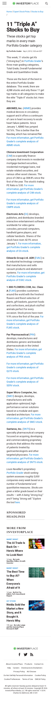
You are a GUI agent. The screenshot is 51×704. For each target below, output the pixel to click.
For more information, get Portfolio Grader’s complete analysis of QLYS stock (25, 367)
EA (26, 214)
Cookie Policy (40, 675)
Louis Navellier (13, 560)
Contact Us (38, 664)
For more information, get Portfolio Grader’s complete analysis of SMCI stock (25, 418)
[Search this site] (46, 3)
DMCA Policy (40, 679)
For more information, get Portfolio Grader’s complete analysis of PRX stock (24, 353)
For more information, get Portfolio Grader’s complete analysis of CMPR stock (25, 203)
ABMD (27, 108)
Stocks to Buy (37, 12)
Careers (16, 668)
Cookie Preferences (12, 679)
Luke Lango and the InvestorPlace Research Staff (16, 627)
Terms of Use (27, 679)
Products (28, 664)
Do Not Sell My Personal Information (18, 675)
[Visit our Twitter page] (26, 654)
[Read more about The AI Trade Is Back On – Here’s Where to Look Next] (36, 544)
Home (9, 12)
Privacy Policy (19, 671)
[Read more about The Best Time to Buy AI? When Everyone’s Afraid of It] (36, 572)
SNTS (26, 428)
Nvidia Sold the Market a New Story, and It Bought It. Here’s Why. (16, 612)
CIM (9, 155)
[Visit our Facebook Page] (19, 654)
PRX (32, 334)
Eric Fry (18, 592)
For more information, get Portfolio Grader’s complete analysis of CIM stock (25, 189)
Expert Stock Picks (21, 12)
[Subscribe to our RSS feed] (32, 654)
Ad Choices (31, 671)
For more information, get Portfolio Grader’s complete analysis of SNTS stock (25, 458)
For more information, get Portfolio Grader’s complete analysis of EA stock (24, 247)
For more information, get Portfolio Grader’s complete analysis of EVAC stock (25, 276)
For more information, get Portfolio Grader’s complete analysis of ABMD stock (25, 141)
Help (9, 668)
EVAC (38, 257)
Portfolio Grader (15, 51)
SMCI (10, 396)
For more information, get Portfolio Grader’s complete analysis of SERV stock (25, 382)
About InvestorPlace (14, 664)
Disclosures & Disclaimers (31, 668)
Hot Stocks (11, 601)
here (17, 502)
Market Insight (12, 539)
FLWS (13, 290)
